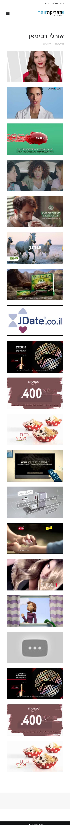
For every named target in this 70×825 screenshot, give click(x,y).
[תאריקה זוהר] (51, 13)
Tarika (48, 44)
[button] (8, 13)
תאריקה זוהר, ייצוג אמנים (10, 3)
